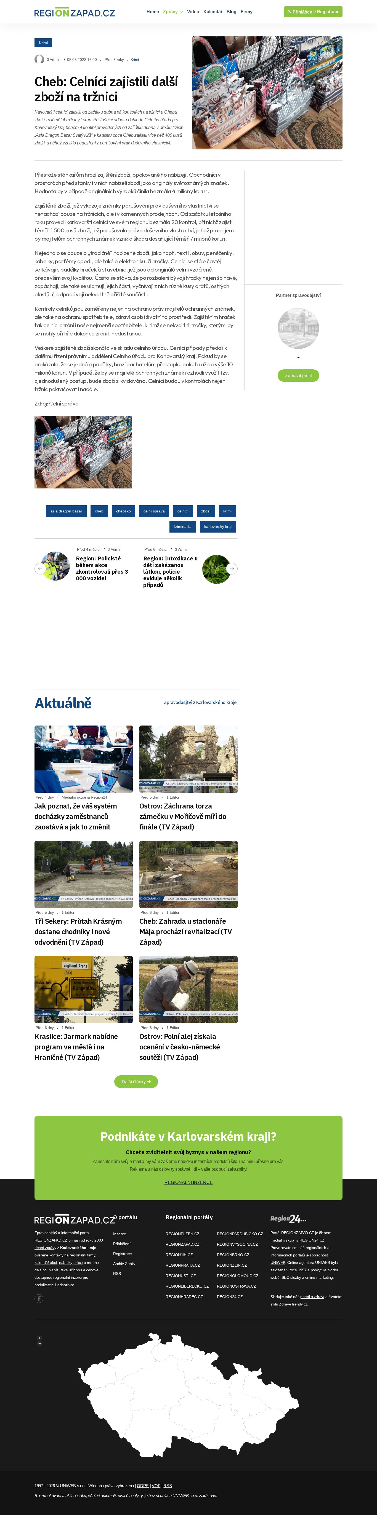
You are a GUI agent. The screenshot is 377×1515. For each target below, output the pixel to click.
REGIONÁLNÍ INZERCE (188, 1182)
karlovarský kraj (218, 526)
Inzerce (119, 1234)
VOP (156, 1485)
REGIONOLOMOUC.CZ (238, 1276)
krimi (227, 511)
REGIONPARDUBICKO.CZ (240, 1234)
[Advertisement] (136, 642)
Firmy (247, 11)
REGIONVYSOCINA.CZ (237, 1244)
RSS (117, 1273)
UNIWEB (277, 1262)
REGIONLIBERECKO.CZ (187, 1286)
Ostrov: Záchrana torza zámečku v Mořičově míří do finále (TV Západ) (182, 816)
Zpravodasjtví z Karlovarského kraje (200, 702)
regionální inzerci (67, 1277)
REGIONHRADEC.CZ (184, 1296)
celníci (183, 511)
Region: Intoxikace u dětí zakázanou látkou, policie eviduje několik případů (170, 572)
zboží (206, 511)
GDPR (143, 1485)
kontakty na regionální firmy (72, 1255)
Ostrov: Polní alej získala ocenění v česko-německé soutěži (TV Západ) (179, 1047)
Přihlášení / (303, 12)
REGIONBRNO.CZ (233, 1255)
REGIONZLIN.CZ (232, 1265)
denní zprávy (45, 1247)
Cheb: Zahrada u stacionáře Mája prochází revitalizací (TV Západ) (185, 931)
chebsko (123, 511)
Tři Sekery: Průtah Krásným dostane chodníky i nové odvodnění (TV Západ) (78, 931)
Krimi (43, 42)
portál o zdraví (312, 1296)
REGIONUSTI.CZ (181, 1276)
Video (193, 11)
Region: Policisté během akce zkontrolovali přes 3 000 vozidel (102, 568)
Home (153, 11)
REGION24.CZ (230, 1296)
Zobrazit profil (298, 375)
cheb (99, 511)
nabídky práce (71, 1262)
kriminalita (183, 526)
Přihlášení (122, 1244)
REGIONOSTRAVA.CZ (236, 1286)
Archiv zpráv (124, 1263)
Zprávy (171, 11)
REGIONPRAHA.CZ (183, 1265)
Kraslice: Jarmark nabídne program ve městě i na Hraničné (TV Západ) (76, 1047)
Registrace (328, 12)
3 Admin (53, 59)
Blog (232, 11)
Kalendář (212, 11)
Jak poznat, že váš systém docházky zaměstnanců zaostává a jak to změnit (75, 816)
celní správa (154, 511)
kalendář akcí (45, 1262)
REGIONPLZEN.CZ (183, 1234)
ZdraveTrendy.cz (293, 1304)
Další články (134, 1081)
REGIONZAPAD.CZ (183, 1244)
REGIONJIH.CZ (179, 1255)
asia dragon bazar (66, 511)
